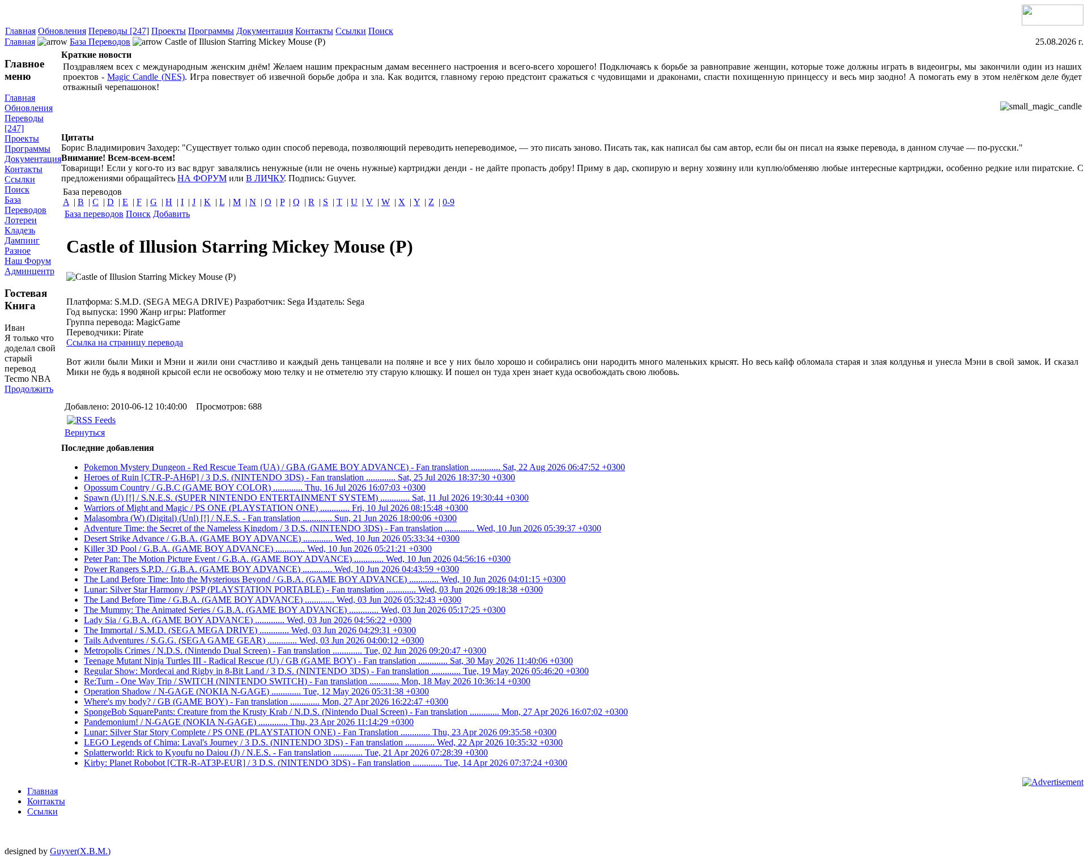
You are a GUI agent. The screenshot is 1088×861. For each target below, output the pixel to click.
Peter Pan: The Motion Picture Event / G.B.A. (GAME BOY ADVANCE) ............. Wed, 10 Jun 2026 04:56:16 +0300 (297, 559)
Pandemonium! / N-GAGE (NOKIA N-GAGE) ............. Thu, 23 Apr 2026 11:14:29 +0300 (249, 722)
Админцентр (29, 271)
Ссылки (350, 31)
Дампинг (22, 240)
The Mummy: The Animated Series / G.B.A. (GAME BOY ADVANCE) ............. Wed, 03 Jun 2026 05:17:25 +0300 (294, 610)
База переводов (94, 214)
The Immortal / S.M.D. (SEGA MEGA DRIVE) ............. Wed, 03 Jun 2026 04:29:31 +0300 (250, 630)
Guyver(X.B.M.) (80, 851)
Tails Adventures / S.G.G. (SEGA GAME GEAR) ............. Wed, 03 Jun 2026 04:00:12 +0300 (254, 640)
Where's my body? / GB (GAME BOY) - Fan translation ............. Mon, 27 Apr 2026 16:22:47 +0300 (266, 701)
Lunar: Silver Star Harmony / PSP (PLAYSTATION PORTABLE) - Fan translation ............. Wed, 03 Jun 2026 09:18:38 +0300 (313, 589)
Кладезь (20, 230)
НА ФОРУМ (202, 178)
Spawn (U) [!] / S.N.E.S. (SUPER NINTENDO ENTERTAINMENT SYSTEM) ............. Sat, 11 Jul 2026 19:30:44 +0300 (306, 497)
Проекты (168, 31)
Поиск (380, 31)
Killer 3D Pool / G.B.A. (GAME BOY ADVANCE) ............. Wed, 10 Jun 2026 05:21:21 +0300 (258, 548)
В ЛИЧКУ (265, 178)
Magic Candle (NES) (145, 77)
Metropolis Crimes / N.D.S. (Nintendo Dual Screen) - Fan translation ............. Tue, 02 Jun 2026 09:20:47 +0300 (285, 650)
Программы (211, 31)
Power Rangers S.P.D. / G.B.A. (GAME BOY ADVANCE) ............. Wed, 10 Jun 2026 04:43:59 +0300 (271, 569)
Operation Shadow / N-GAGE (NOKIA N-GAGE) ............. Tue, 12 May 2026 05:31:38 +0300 (256, 691)
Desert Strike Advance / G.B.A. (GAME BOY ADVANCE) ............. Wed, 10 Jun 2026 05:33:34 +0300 (272, 538)
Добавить (171, 214)
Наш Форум (28, 261)
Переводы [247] (118, 31)
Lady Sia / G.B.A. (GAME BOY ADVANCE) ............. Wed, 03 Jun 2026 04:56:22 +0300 (247, 620)
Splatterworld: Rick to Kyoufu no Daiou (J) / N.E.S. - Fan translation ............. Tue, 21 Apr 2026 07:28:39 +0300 (286, 752)
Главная (20, 31)
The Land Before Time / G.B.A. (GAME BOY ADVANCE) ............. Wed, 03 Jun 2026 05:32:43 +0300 (272, 599)
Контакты (314, 31)
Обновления (62, 31)
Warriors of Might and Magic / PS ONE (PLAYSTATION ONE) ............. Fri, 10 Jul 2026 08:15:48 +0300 (276, 508)
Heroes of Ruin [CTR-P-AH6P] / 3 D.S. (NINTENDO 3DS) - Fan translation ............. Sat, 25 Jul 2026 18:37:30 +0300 (299, 477)
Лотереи (21, 220)
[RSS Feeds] (91, 420)
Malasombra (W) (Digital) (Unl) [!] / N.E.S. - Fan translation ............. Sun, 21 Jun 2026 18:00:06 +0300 (270, 518)
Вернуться (85, 432)
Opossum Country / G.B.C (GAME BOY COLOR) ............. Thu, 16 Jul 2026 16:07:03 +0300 (255, 487)
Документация (264, 31)
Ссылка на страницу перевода (124, 342)
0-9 (448, 202)
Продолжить (29, 389)
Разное (18, 250)
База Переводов (100, 41)
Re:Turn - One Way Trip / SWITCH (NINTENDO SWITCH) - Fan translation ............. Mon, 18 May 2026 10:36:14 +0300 (307, 681)
